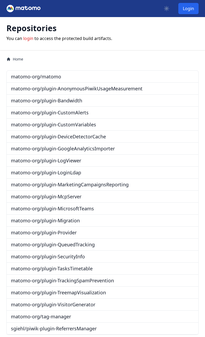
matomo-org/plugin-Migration (45, 220)
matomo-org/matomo (36, 76)
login (28, 38)
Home (18, 59)
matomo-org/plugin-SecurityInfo (48, 256)
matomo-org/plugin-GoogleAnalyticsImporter (63, 148)
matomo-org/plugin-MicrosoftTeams (52, 208)
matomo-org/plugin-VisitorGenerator (53, 304)
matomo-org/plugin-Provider (44, 232)
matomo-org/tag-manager (41, 316)
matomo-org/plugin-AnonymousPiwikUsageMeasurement (77, 88)
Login (188, 8)
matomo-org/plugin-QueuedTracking (53, 244)
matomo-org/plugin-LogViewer (46, 160)
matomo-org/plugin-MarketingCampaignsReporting (70, 184)
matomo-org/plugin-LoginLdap (46, 172)
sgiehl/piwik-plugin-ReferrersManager (54, 328)
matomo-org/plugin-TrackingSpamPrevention (62, 280)
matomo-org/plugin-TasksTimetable (52, 268)
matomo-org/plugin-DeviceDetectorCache (58, 136)
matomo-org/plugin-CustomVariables (53, 124)
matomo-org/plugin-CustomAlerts (50, 112)
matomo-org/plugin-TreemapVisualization (58, 292)
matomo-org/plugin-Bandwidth (46, 100)
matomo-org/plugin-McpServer (46, 196)
